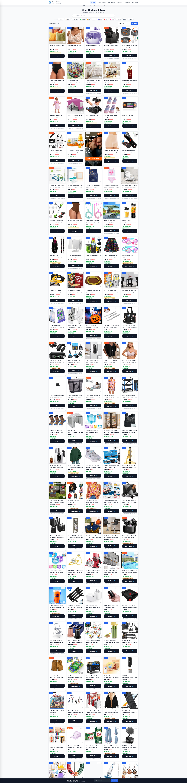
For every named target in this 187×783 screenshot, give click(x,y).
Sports (100, 19)
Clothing (61, 19)
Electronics (75, 19)
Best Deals (127, 2)
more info (103, 5)
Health (119, 19)
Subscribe (114, 780)
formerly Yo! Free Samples (56, 3)
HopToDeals (56, 2)
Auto (125, 19)
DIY (94, 19)
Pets (89, 19)
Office (131, 19)
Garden (83, 19)
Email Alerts (135, 2)
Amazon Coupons (102, 2)
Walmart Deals (111, 2)
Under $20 (119, 2)
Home (68, 19)
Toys (106, 19)
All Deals (93, 2)
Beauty (112, 19)
